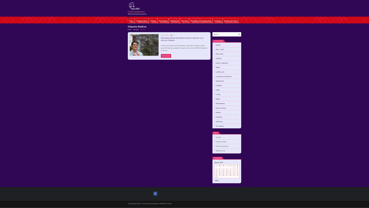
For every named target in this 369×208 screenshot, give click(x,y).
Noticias (184, 21)
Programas (163, 21)
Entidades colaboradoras (200, 21)
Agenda (153, 21)
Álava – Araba (220, 49)
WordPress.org (220, 150)
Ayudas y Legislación (222, 63)
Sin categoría (220, 126)
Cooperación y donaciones (224, 76)
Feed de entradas (221, 141)
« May (216, 180)
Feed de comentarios (222, 146)
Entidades (219, 85)
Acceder (218, 137)
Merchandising (220, 103)
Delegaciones (220, 81)
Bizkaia (218, 67)
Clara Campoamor (136, 12)
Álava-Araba (219, 54)
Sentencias (174, 21)
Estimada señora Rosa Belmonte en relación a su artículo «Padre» (182, 39)
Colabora (217, 21)
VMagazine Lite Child (134, 205)
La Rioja (218, 94)
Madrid (218, 99)
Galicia (218, 90)
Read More (166, 56)
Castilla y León (220, 72)
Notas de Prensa (221, 108)
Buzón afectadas (230, 21)
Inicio (131, 21)
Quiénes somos (141, 21)
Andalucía (219, 58)
